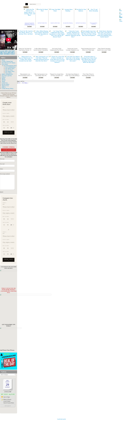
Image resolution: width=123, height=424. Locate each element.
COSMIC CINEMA (9, 147)
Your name (2, 159)
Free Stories (5, 64)
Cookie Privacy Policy (7, 88)
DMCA (4, 87)
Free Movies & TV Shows (8, 63)
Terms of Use (5, 85)
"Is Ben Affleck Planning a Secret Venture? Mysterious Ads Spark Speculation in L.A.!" (41, 51)
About (3, 81)
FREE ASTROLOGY (7, 74)
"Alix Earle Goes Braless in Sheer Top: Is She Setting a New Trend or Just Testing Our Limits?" (72, 76)
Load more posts (61, 419)
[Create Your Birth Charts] (55, 10)
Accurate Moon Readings (68, 22)
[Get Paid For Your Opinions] (80, 10)
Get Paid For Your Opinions (81, 22)
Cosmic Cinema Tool (7, 61)
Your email (2, 164)
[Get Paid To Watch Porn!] (42, 10)
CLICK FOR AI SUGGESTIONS (8, 150)
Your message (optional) (5, 174)
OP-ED (3, 80)
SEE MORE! (29, 26)
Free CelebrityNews (10, 67)
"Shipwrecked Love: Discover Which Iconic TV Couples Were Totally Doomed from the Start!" (25, 76)
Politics (4, 77)
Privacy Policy (5, 84)
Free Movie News (9, 68)
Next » (26, 83)
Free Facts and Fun (7, 75)
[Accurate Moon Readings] (68, 10)
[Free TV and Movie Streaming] (93, 10)
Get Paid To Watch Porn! (42, 22)
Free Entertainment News (10, 65)
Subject (1, 169)
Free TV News (9, 70)
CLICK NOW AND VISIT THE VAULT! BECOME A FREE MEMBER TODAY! (7, 52)
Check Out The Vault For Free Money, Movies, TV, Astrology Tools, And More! (29, 23)
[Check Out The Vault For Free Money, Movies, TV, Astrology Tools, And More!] (29, 12)
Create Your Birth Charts (55, 22)
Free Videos (8, 73)
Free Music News (9, 71)
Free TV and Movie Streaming (93, 23)
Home (3, 60)
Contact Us (5, 83)
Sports (3, 78)
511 (23, 83)
